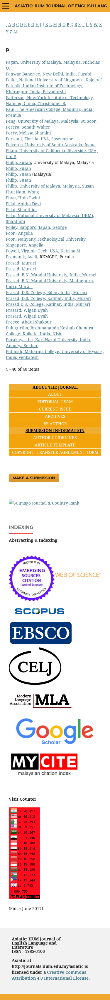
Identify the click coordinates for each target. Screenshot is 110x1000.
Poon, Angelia (19, 233)
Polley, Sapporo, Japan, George (36, 227)
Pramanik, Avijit (21, 257)
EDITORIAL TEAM (55, 401)
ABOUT (55, 394)
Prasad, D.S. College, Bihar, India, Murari (46, 292)
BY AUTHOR (55, 423)
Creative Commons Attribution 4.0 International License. (51, 975)
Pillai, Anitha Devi (23, 203)
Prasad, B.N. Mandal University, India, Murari (51, 274)
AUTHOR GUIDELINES (55, 437)
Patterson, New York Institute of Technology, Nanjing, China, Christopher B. (50, 100)
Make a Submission (34, 477)
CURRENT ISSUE (55, 409)
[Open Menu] (6, 6)
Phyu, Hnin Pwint (23, 198)
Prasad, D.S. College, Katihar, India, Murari (48, 298)
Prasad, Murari (21, 263)
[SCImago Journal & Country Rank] (44, 503)
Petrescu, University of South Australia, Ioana (51, 144)
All (15, 32)
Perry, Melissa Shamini (28, 133)
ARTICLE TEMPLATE (55, 445)
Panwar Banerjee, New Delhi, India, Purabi (48, 74)
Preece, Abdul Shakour (29, 322)
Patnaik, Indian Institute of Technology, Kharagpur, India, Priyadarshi (44, 88)
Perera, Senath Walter (28, 127)
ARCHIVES (55, 416)
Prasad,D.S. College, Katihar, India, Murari (48, 304)
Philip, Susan (18, 162)
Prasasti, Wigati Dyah (27, 310)
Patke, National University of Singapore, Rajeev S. (55, 80)
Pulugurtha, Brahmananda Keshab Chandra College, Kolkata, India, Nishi (49, 330)
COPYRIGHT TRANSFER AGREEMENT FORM (55, 452)
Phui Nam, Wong (22, 192)
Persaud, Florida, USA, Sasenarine (39, 139)
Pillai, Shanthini (21, 209)
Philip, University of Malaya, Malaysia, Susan (50, 186)
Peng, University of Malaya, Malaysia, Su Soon (51, 121)
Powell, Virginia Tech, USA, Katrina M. (44, 251)
